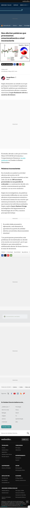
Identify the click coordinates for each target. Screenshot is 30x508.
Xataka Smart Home (7, 454)
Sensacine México (20, 492)
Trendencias (5, 478)
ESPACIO (16, 5)
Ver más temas (6, 427)
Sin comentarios (7, 64)
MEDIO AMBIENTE (24, 5)
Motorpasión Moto (20, 470)
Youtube (14, 393)
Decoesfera (5, 480)
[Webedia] (26, 1)
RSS (21, 393)
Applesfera (4, 452)
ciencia (4, 419)
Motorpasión (19, 468)
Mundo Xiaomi (5, 456)
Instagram (17, 393)
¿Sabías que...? (5, 407)
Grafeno (15, 387)
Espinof (17, 460)
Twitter (17, 64)
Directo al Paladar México (6, 497)
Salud (17, 413)
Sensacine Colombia (21, 495)
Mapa (20, 25)
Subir (24, 439)
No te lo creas (5, 410)
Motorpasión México (21, 497)
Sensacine (18, 458)
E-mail (23, 64)
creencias (4, 422)
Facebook (14, 64)
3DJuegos (18, 447)
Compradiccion (5, 482)
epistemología (19, 419)
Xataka (3, 447)
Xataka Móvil (5, 450)
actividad (18, 252)
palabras (25, 252)
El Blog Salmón (19, 478)
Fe (16, 416)
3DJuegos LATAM (20, 490)
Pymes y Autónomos (21, 480)
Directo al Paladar (6, 468)
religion (4, 416)
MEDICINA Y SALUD (6, 5)
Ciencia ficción (7, 25)
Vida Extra (18, 450)
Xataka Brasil (5, 492)
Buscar (27, 433)
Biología (4, 413)
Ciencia (15, 25)
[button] (11, 77)
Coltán (21, 387)
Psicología (10, 252)
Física (17, 410)
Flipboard (20, 64)
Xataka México (5, 490)
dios (17, 422)
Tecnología (27, 25)
